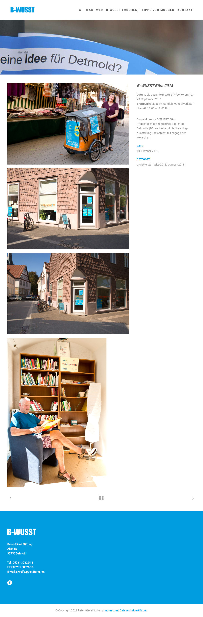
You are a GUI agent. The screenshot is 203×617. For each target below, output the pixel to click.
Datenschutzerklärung (133, 610)
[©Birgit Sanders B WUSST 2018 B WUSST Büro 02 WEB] (68, 124)
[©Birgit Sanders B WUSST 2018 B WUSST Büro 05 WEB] (68, 412)
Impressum (111, 610)
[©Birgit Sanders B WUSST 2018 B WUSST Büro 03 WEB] (68, 208)
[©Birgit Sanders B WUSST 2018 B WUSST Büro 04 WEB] (68, 293)
